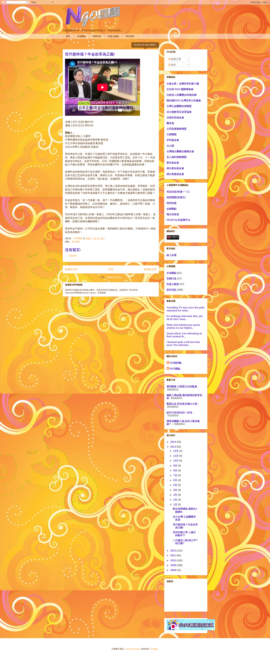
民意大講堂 (113, 36)
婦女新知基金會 (175, 168)
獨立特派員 (173, 214)
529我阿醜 (175, 363)
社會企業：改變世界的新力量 (183, 83)
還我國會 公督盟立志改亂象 (182, 386)
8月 (175, 470)
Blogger (154, 649)
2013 (173, 446)
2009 (173, 565)
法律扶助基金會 (175, 117)
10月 (176, 460)
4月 (175, 490)
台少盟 (170, 145)
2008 (173, 570)
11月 (176, 455)
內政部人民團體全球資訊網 (182, 95)
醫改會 (170, 123)
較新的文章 (71, 269)
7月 (175, 475)
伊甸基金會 (173, 140)
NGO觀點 (175, 368)
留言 (173, 65)
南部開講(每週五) (176, 197)
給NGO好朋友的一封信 (179, 412)
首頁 (68, 36)
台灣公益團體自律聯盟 (179, 106)
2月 (175, 499)
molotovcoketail (133, 649)
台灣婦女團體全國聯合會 (180, 151)
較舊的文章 (150, 269)
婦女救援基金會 (175, 174)
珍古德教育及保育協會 (179, 112)
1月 (175, 504)
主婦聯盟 (172, 134)
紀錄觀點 (172, 208)
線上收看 (172, 255)
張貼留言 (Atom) (114, 277)
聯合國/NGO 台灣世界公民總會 (184, 100)
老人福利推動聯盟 (177, 157)
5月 (175, 485)
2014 (173, 442)
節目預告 (130, 36)
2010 (173, 560)
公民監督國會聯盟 (177, 128)
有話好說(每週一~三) (178, 191)
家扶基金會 (173, 162)
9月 (175, 465)
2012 (173, 550)
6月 (175, 480)
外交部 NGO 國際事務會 (180, 89)
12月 (176, 451)
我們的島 (172, 203)
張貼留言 (73, 256)
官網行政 (96, 36)
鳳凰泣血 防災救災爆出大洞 (182, 403)
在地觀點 (81, 36)
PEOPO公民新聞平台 (178, 220)
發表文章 (175, 59)
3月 (175, 495)
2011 (173, 555)
